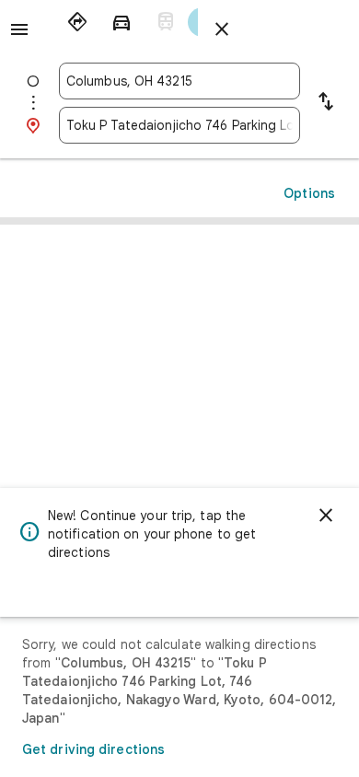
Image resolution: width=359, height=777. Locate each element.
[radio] (77, 22)
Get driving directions (93, 749)
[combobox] (179, 81)
